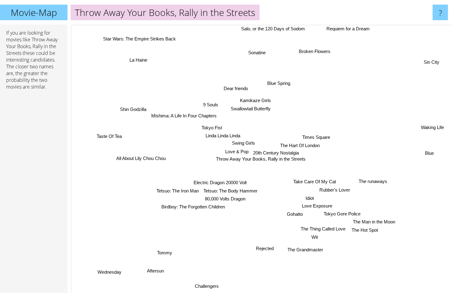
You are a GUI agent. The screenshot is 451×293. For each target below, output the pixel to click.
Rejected (266, 248)
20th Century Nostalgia (276, 152)
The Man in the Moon (374, 221)
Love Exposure (318, 205)
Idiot (310, 197)
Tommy (163, 252)
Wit (315, 236)
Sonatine (255, 52)
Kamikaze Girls (255, 100)
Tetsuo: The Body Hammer (231, 190)
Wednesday (110, 272)
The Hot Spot (365, 229)
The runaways (372, 182)
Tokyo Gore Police (342, 213)
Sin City (432, 62)
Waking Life (432, 128)
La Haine (140, 58)
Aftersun (152, 269)
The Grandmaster (306, 249)
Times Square (316, 137)
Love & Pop (237, 151)
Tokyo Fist (211, 127)
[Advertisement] (33, 188)
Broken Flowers (315, 51)
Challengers (203, 285)
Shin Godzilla (133, 109)
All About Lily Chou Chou (141, 158)
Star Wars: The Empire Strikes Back (140, 38)
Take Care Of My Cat (315, 181)
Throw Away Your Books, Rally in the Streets (261, 159)
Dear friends (236, 88)
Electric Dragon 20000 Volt (220, 182)
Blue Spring (278, 83)
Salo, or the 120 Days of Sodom (273, 28)
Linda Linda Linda (223, 136)
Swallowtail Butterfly (251, 108)
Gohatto (295, 213)
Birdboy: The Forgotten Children (193, 207)
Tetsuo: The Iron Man (177, 190)
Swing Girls (243, 143)
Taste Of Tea (108, 136)
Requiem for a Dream (349, 28)
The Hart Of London (300, 145)
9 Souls (210, 105)
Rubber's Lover (335, 189)
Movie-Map (34, 12)
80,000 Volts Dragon (225, 198)
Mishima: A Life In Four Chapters (183, 117)
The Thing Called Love (323, 228)
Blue (429, 154)
